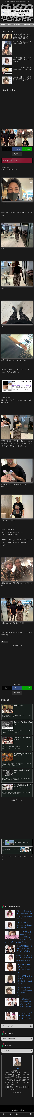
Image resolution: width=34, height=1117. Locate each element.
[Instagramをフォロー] (18, 1093)
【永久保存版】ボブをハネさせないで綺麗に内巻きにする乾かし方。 (24, 925)
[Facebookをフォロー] (16, 1093)
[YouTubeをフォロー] (21, 1093)
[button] (17, 154)
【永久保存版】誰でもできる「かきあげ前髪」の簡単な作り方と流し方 (24, 948)
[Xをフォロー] (13, 1093)
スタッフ (5, 641)
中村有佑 (17, 1068)
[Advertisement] (17, 110)
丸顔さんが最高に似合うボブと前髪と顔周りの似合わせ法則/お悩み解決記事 (24, 958)
